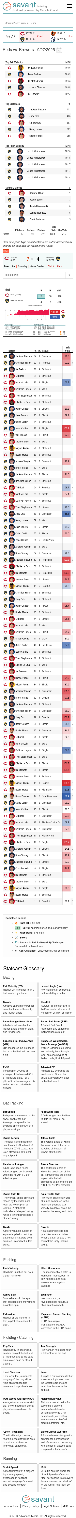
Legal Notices (51, 1506)
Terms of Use (10, 1506)
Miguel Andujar (35, 67)
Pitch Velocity (11, 1268)
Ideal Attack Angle (13, 1164)
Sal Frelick (20, 369)
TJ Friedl (19, 376)
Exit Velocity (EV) (13, 986)
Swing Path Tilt (11, 1194)
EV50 (6, 1067)
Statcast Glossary (23, 968)
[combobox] (38, 23)
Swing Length (11, 1138)
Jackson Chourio (36, 87)
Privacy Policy (31, 1506)
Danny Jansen (36, 129)
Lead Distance (11, 1372)
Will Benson (21, 435)
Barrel (26, 928)
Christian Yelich (23, 362)
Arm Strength (48, 1346)
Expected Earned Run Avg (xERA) (56, 1315)
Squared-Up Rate (50, 1194)
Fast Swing (26, 932)
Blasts (6, 1227)
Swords (45, 1227)
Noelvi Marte (21, 454)
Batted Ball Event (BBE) (54, 1021)
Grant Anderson (37, 219)
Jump (44, 1372)
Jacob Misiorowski (36, 151)
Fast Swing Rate (50, 1112)
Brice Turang (21, 467)
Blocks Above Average (54, 1431)
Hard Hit (24, 923)
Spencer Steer (36, 135)
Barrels (7, 1002)
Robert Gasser (36, 199)
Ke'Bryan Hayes (23, 389)
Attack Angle (48, 1138)
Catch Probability (13, 1431)
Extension (9, 1314)
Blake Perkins (22, 638)
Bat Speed (9, 1112)
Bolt (43, 1467)
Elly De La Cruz (35, 80)
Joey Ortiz (34, 116)
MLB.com (68, 1506)
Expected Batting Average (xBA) (18, 1042)
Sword (23, 937)
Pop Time (8, 1346)
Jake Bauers (21, 415)
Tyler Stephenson (23, 395)
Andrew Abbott (37, 193)
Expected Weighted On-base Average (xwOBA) (54, 1042)
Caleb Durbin (21, 421)
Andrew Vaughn (23, 461)
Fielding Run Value (51, 1398)
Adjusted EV (48, 1067)
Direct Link (10, 266)
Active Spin (9, 1294)
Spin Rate (46, 1294)
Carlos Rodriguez (38, 212)
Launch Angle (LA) (51, 986)
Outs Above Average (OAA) (18, 1398)
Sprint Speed (10, 1467)
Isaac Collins (34, 74)
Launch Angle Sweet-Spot (17, 1021)
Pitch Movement (50, 1268)
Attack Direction (50, 1164)
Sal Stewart (34, 94)
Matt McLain (21, 382)
